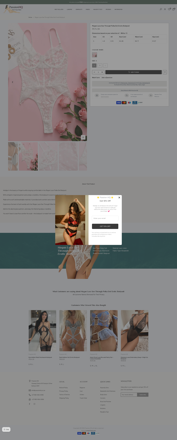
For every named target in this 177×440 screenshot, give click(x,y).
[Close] (119, 197)
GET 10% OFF (105, 226)
